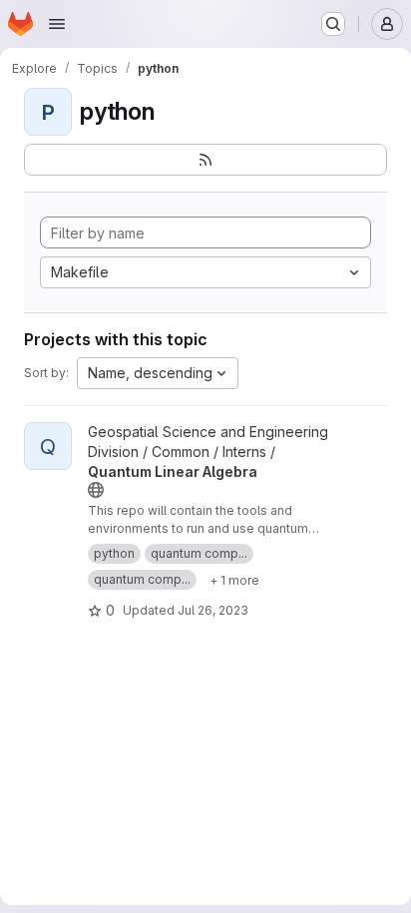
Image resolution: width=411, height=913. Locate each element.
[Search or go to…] (333, 24)
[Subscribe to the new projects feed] (205, 160)
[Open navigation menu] (57, 24)
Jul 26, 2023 (213, 610)
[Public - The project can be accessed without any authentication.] (96, 490)
